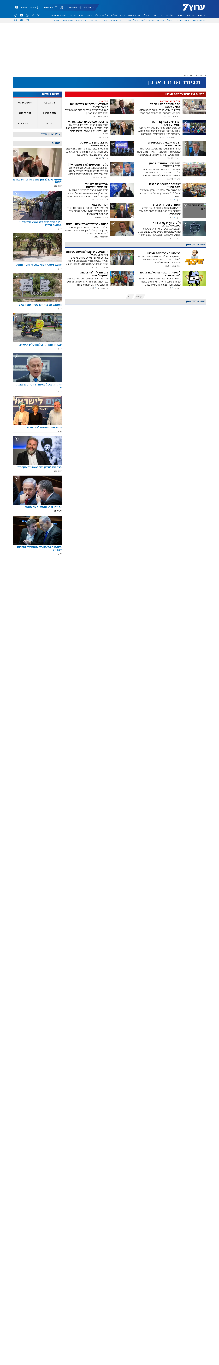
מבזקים (191, 15)
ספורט (104, 20)
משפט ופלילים (118, 15)
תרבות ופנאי (116, 20)
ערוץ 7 (203, 75)
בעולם (146, 15)
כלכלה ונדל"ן (101, 15)
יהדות (73, 15)
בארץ (155, 15)
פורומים (93, 20)
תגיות (197, 75)
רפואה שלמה (147, 20)
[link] (37, 182)
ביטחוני (180, 15)
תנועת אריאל (25, 102)
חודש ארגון (49, 113)
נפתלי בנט (25, 113)
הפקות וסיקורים (59, 15)
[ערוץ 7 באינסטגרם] (27, 15)
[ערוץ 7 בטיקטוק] (15, 15)
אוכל (81, 15)
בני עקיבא (49, 102)
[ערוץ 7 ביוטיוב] (21, 15)
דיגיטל (170, 20)
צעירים (160, 20)
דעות (89, 15)
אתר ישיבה (81, 20)
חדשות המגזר (198, 20)
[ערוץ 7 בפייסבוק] (33, 15)
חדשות (201, 15)
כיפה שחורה (183, 20)
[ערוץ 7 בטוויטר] (38, 15)
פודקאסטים (134, 15)
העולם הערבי (131, 20)
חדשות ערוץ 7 (191, 9)
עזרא (49, 123)
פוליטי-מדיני (167, 15)
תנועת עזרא (25, 123)
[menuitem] (201, 15)
